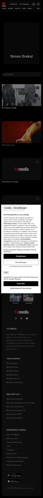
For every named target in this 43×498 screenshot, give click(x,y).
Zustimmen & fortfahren (21, 256)
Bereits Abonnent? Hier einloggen (21, 288)
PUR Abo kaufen (21, 283)
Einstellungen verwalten (21, 262)
